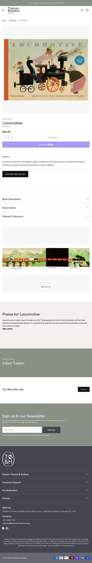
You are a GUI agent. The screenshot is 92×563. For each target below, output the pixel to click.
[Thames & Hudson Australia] (14, 10)
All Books (13, 20)
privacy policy (22, 435)
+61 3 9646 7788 (8, 520)
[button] (5, 10)
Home (4, 20)
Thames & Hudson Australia (17, 558)
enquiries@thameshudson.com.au (16, 523)
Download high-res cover (15, 174)
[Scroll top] (89, 560)
